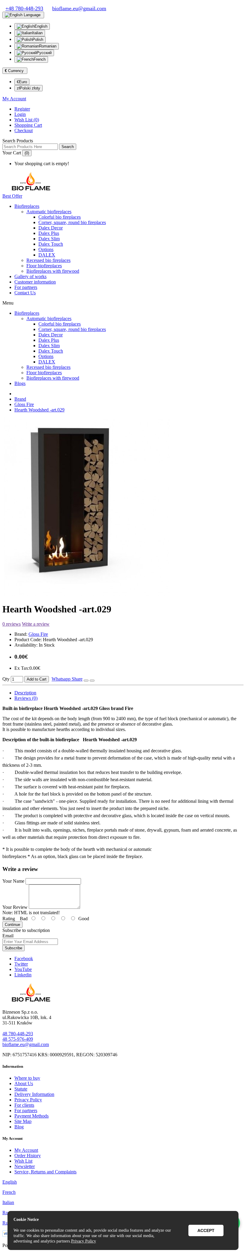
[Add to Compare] (92, 680)
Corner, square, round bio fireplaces (72, 222)
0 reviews (11, 623)
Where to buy (27, 1078)
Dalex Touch (50, 244)
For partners (25, 287)
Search (68, 146)
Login (20, 114)
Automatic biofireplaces (48, 211)
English (40, 26)
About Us (23, 1083)
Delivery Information (34, 1094)
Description (25, 692)
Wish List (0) (26, 119)
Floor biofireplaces (44, 265)
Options (45, 249)
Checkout (23, 130)
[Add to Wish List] (86, 680)
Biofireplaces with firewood (52, 271)
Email (8, 935)
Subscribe (13, 948)
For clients (24, 1105)
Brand (20, 399)
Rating (8, 918)
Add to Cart (36, 679)
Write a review (36, 623)
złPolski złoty (28, 88)
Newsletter (24, 1166)
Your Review (15, 907)
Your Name (13, 881)
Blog (19, 1126)
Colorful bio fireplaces (59, 217)
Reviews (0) (26, 698)
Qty (6, 678)
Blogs (20, 383)
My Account (26, 1150)
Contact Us (25, 292)
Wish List (23, 1161)
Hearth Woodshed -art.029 (39, 409)
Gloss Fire (24, 404)
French (40, 59)
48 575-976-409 (17, 1039)
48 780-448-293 (17, 1033)
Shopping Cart (28, 125)
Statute (20, 1088)
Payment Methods (31, 1115)
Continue (12, 924)
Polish (37, 39)
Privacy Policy (28, 1099)
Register (22, 108)
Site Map (23, 1121)
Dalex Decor (50, 227)
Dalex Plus (48, 233)
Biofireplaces (26, 206)
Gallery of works (30, 276)
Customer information (35, 281)
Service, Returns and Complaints (45, 1171)
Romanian (47, 46)
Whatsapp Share (67, 678)
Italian (37, 33)
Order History (27, 1155)
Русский (44, 52)
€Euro (22, 82)
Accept (205, 1230)
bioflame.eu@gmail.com (25, 1044)
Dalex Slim (49, 238)
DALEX (46, 254)
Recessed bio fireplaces (48, 260)
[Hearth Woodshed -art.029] (87, 594)
